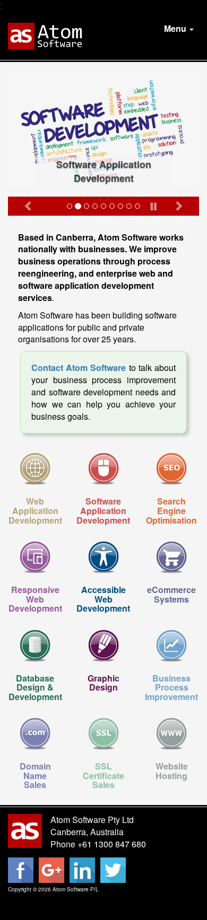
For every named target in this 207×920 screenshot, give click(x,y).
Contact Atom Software (78, 367)
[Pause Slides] (154, 204)
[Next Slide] (178, 206)
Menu (176, 28)
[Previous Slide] (29, 206)
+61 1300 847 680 (111, 844)
